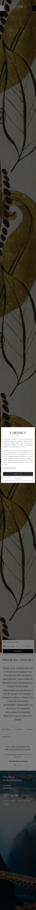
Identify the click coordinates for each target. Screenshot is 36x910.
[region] (18, 455)
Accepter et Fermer (18, 473)
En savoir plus (18, 478)
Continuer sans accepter (9, 468)
